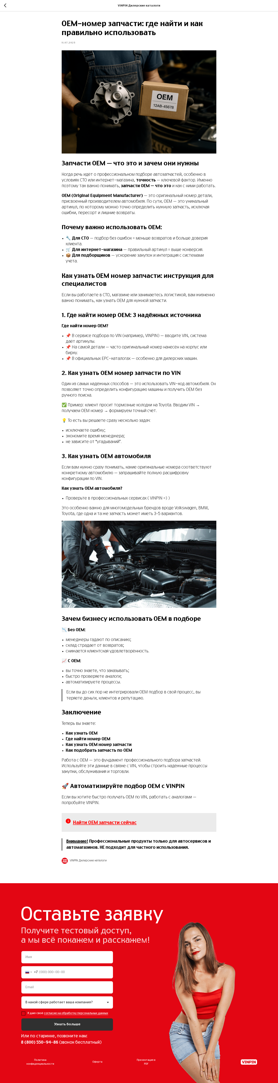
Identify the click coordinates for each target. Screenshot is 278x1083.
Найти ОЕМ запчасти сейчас (105, 822)
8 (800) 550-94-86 (39, 1042)
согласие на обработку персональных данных (76, 1013)
